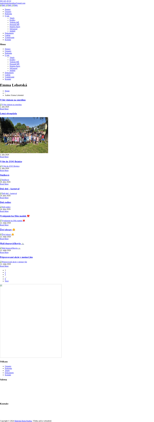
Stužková (4, 175)
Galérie (7, 35)
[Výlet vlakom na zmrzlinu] (11, 105)
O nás (7, 16)
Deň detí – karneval (9, 188)
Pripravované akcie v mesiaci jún (16, 257)
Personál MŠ (14, 25)
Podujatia (8, 14)
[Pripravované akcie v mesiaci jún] (13, 262)
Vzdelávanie (9, 37)
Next (7, 281)
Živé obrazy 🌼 (7, 229)
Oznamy (8, 12)
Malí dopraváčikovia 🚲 (12, 243)
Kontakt (8, 40)
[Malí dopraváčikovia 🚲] (10, 248)
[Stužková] (4, 180)
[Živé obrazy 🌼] (7, 234)
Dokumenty (9, 33)
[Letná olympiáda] (24, 152)
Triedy (12, 18)
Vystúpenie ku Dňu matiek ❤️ (15, 216)
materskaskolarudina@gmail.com (12, 3)
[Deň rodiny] (5, 207)
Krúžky (12, 20)
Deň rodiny (5, 202)
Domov (8, 9)
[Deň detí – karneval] (8, 193)
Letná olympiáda (8, 113)
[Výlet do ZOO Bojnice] (9, 166)
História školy (15, 27)
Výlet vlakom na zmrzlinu (13, 100)
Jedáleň (12, 31)
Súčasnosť (14, 29)
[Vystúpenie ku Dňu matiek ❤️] (12, 221)
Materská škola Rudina (23, 421)
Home (7, 91)
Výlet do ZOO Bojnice (11, 161)
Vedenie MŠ (14, 22)
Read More (4, 109)
